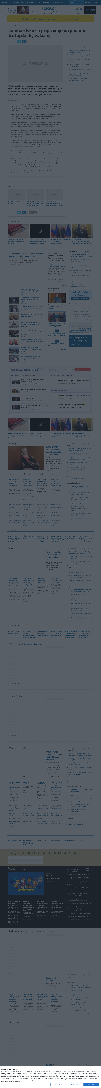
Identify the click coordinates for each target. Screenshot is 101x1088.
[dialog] (50, 1077)
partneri (8, 1071)
